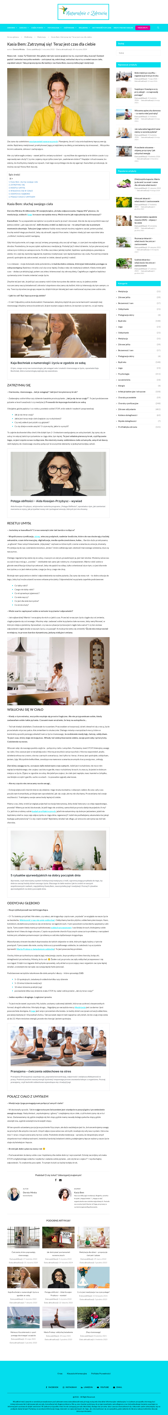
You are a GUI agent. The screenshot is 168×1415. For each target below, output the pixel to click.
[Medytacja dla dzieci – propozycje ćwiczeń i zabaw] (93, 1237)
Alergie (139, 385)
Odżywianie (69, 28)
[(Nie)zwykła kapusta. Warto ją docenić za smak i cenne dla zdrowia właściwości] (124, 183)
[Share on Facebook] (55, 1180)
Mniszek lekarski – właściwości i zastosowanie (147, 199)
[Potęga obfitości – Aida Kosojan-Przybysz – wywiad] (58, 1277)
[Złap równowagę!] (93, 1317)
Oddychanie (139, 309)
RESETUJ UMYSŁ (17, 188)
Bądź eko (139, 321)
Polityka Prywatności (101, 1373)
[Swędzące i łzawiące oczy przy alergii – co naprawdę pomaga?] (124, 93)
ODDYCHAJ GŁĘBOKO (20, 194)
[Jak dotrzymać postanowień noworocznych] (58, 1237)
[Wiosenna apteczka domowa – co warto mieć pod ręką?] (124, 114)
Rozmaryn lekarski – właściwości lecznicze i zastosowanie (145, 241)
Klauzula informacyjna (77, 1373)
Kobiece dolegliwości (139, 415)
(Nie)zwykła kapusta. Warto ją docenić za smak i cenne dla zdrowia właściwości (147, 182)
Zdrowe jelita (139, 297)
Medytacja (41, 37)
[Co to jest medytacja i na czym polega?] (93, 1277)
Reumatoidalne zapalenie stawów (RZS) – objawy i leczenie (146, 220)
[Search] (158, 27)
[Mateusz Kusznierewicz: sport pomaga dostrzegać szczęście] (23, 1317)
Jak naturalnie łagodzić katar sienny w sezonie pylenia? (147, 130)
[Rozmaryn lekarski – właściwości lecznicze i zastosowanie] (124, 242)
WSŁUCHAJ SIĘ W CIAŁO (21, 191)
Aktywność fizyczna (101, 28)
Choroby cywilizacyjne (139, 403)
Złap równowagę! (93, 1332)
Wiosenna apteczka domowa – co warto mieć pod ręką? (148, 112)
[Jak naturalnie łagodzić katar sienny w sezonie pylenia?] (124, 133)
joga (30, 214)
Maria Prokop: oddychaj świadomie (58, 1332)
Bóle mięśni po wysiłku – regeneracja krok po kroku (146, 74)
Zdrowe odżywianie (139, 409)
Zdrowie (11, 28)
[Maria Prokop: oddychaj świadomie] (58, 1317)
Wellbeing (83, 28)
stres (37, 536)
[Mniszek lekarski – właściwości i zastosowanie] (124, 202)
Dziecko (23, 28)
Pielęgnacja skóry (139, 315)
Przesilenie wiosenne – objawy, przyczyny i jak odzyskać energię (145, 150)
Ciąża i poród (37, 28)
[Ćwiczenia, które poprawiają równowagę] (23, 1237)
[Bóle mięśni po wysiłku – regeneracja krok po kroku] (124, 76)
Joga (139, 327)
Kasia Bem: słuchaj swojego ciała (24, 182)
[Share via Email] (60, 1180)
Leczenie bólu (139, 380)
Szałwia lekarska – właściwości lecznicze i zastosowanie (145, 262)
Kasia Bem (79, 1193)
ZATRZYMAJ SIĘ (17, 185)
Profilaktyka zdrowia (139, 427)
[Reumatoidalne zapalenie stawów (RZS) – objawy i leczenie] (124, 220)
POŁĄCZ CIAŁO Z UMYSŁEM (22, 197)
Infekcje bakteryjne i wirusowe (139, 391)
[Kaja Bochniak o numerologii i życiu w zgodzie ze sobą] (23, 1277)
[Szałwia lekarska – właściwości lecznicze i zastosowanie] (124, 263)
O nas (60, 1373)
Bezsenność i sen (139, 303)
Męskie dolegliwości (139, 421)
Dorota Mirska (19, 49)
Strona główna (13, 37)
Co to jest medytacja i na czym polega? (93, 1292)
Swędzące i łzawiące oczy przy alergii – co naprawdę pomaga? (146, 92)
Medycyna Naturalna (123, 28)
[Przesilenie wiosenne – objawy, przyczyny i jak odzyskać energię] (124, 151)
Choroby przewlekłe (139, 397)
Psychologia (53, 28)
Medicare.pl (143, 28)
